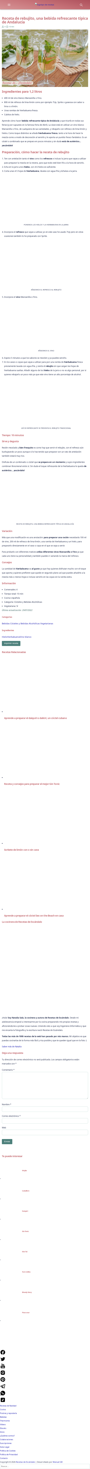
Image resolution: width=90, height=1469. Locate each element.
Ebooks (3, 1428)
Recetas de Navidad (8, 1405)
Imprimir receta (11, 643)
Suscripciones (6, 1443)
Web (4, 1127)
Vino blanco (25, 636)
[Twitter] (3, 1361)
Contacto (4, 1458)
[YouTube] (3, 1368)
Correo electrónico (11, 1116)
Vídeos (3, 1424)
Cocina (3, 1409)
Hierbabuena (13, 636)
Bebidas (6, 623)
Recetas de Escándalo (25, 1462)
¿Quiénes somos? (7, 1435)
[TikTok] (3, 1402)
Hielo (4, 636)
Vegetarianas (46, 623)
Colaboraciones (6, 1439)
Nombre (6, 1104)
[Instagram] (3, 1375)
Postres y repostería (8, 1413)
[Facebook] (3, 1354)
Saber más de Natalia (11, 1046)
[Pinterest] (3, 1381)
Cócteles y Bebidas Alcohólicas (25, 623)
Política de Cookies (8, 1450)
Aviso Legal (4, 1447)
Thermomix (5, 1420)
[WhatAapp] (3, 1395)
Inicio (2, 1432)
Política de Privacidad (9, 1454)
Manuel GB (57, 1462)
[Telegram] (3, 1388)
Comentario (8, 1069)
